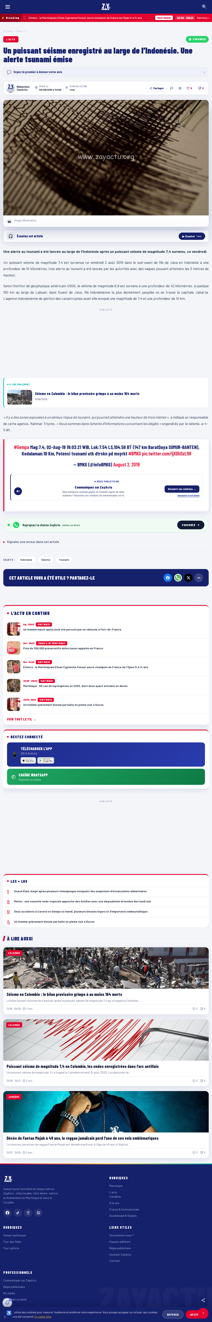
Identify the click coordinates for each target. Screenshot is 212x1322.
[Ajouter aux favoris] (180, 88)
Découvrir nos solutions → (182, 489)
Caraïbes (115, 1196)
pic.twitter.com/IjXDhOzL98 (166, 453)
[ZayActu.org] (106, 6)
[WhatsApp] (178, 578)
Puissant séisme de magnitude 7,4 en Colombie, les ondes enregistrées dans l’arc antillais (83, 1066)
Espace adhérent (120, 1241)
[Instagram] (28, 1213)
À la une (114, 1203)
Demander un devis (15, 1299)
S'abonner (199, 39)
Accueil (7, 31)
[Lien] (199, 578)
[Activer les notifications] (7, 1303)
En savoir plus (43, 1316)
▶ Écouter (191, 236)
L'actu (19, 31)
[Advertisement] (106, 342)
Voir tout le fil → (22, 719)
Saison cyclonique (14, 1235)
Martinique (115, 1186)
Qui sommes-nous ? (121, 1235)
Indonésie (26, 559)
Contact (114, 1260)
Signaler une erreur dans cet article (31, 542)
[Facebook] (168, 578)
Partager (158, 88)
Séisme (45, 559)
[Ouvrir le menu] (7, 6)
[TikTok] (18, 1213)
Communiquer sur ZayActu (19, 1280)
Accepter (197, 1314)
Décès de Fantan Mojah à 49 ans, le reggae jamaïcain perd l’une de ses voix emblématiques (83, 1138)
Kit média (9, 1293)
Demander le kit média (188, 495)
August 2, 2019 (126, 464)
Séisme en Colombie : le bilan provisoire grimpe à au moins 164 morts (64, 994)
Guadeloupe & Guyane (123, 1215)
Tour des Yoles (12, 1241)
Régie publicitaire (120, 1248)
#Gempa (21, 447)
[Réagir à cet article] (171, 88)
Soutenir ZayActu (120, 1254)
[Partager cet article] (203, 1300)
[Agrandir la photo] (106, 157)
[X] (188, 578)
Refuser (173, 1314)
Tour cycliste (11, 1248)
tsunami (64, 559)
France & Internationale (124, 1209)
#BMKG (134, 453)
